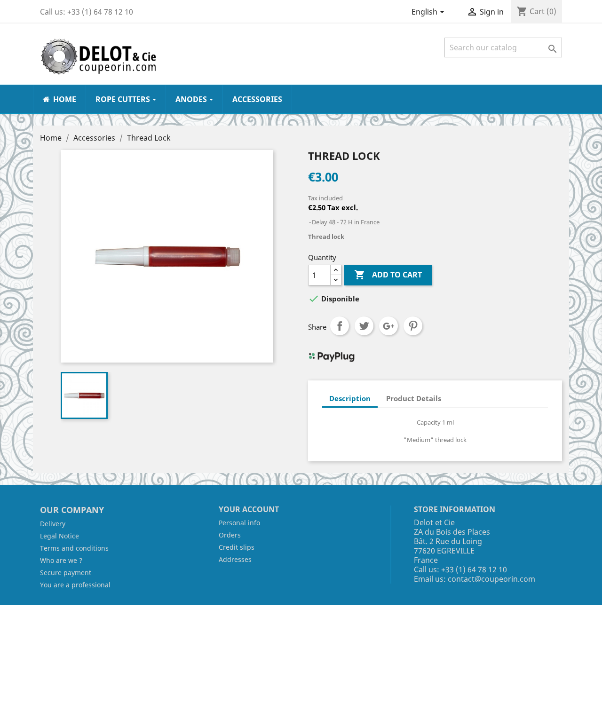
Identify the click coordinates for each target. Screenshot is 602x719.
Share (339, 325)
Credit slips (236, 547)
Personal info (239, 522)
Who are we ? (61, 560)
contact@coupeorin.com (491, 579)
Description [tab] (350, 398)
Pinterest (413, 325)
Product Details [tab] (413, 398)
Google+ (388, 325)
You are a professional (75, 584)
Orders (230, 534)
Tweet (364, 325)
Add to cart (388, 274)
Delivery (52, 523)
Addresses (235, 559)
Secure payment (65, 572)
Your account (249, 509)
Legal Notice (59, 535)
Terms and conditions (74, 548)
